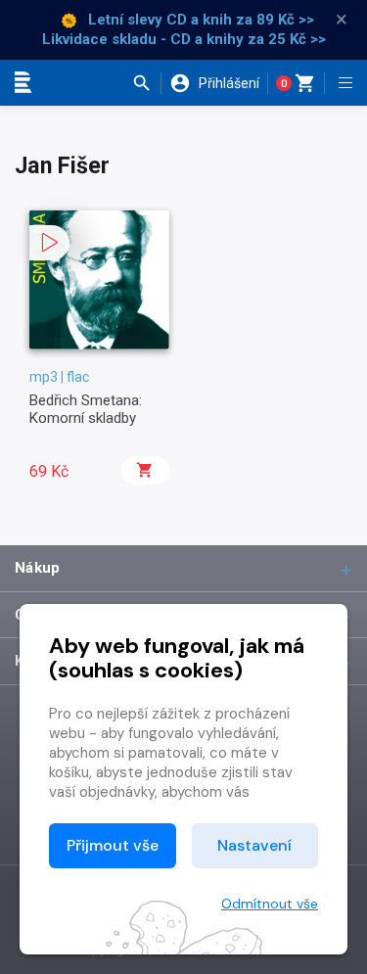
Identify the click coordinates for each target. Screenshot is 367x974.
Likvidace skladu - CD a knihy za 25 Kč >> (184, 39)
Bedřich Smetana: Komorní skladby (85, 409)
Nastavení (254, 845)
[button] (146, 83)
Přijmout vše (113, 845)
